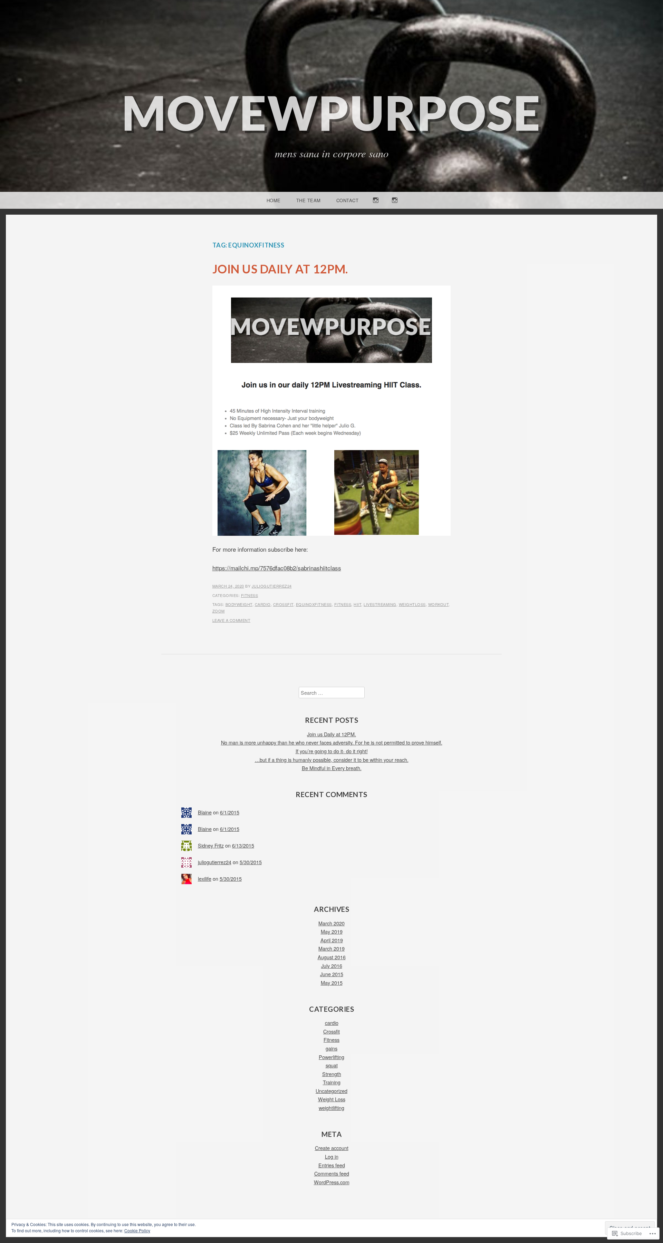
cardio (263, 604)
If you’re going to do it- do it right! (332, 751)
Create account (331, 1147)
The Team (308, 200)
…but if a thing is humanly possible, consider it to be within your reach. (332, 759)
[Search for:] (332, 692)
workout (438, 604)
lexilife (204, 878)
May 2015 (332, 982)
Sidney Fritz (211, 845)
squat (332, 1065)
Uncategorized (331, 1090)
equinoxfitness (314, 604)
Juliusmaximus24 (376, 208)
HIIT (357, 604)
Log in (331, 1156)
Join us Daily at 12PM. (280, 269)
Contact (347, 200)
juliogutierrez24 (272, 586)
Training (331, 1082)
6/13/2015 (243, 845)
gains (331, 1048)
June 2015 (331, 974)
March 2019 (331, 948)
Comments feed (331, 1173)
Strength (331, 1073)
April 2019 (331, 940)
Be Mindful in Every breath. (332, 768)
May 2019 (332, 931)
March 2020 (331, 923)
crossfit (283, 604)
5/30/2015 (251, 862)
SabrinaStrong (394, 208)
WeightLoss (412, 604)
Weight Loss (331, 1099)
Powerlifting (331, 1056)
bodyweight (238, 604)
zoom (218, 611)
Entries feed (331, 1165)
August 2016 (332, 957)
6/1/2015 (229, 812)
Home (274, 200)
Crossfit (331, 1031)
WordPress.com (331, 1182)
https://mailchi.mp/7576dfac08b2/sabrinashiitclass (276, 567)
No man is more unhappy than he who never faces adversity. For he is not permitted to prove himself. (331, 742)
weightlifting (331, 1107)
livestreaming (380, 604)
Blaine (205, 812)
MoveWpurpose (331, 112)
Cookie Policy (137, 1230)
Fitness (249, 595)
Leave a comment (231, 620)
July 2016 (331, 965)
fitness (343, 604)
